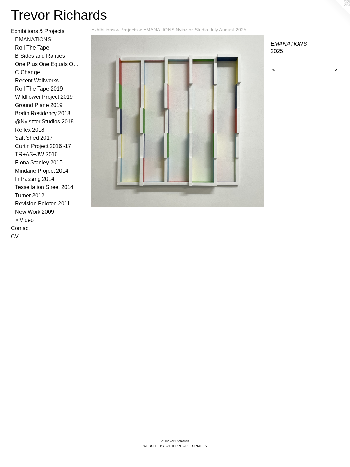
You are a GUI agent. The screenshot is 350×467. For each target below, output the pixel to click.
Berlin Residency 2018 (42, 113)
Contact (20, 228)
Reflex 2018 (29, 130)
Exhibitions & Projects (37, 31)
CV (15, 236)
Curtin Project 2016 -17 (43, 146)
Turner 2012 (29, 195)
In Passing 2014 (34, 179)
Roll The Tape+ (33, 48)
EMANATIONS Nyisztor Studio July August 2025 (194, 29)
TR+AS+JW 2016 (36, 154)
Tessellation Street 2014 (44, 187)
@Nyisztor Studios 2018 (44, 121)
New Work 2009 (34, 212)
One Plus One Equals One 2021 (47, 64)
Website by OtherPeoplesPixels (175, 446)
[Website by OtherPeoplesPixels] (336, 13)
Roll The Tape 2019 (39, 89)
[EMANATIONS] (177, 121)
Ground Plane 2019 (39, 105)
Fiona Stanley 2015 (39, 162)
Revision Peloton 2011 (42, 203)
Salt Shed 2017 (34, 138)
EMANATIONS (33, 39)
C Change (27, 72)
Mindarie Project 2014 (41, 171)
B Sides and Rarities (40, 56)
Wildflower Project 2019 (44, 97)
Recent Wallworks (37, 80)
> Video (24, 220)
